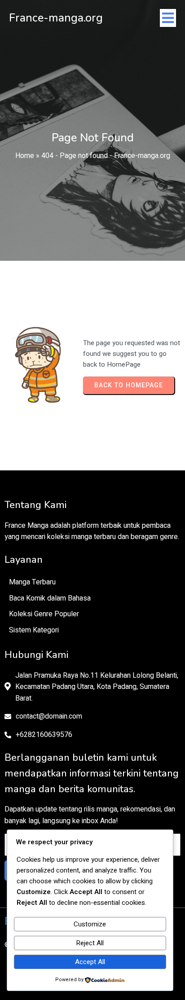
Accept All (90, 962)
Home (24, 155)
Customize (90, 924)
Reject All (90, 943)
